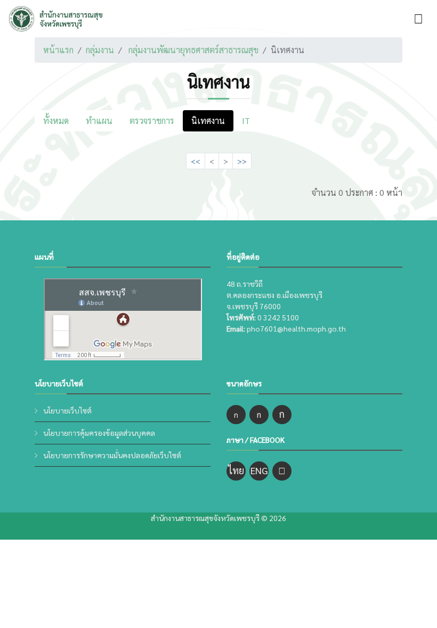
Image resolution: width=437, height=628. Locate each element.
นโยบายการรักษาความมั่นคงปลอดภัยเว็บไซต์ (112, 455)
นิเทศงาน (208, 120)
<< (195, 161)
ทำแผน (99, 120)
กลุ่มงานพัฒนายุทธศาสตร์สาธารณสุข (193, 49)
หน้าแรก (58, 49)
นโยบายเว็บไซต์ (67, 410)
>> (242, 161)
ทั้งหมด (56, 120)
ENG (259, 470)
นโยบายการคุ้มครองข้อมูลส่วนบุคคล (99, 432)
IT (246, 120)
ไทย (236, 470)
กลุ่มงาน (100, 49)
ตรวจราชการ (152, 120)
